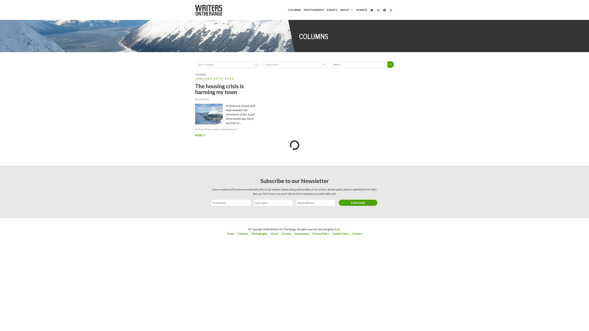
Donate (361, 9)
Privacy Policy (320, 233)
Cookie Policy (340, 233)
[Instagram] (378, 10)
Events (332, 9)
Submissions (301, 233)
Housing (200, 74)
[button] (391, 10)
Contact (357, 233)
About (345, 9)
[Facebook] (384, 10)
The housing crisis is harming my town (219, 89)
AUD (337, 229)
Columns (294, 9)
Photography (314, 9)
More (199, 135)
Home (230, 233)
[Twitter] (372, 10)
